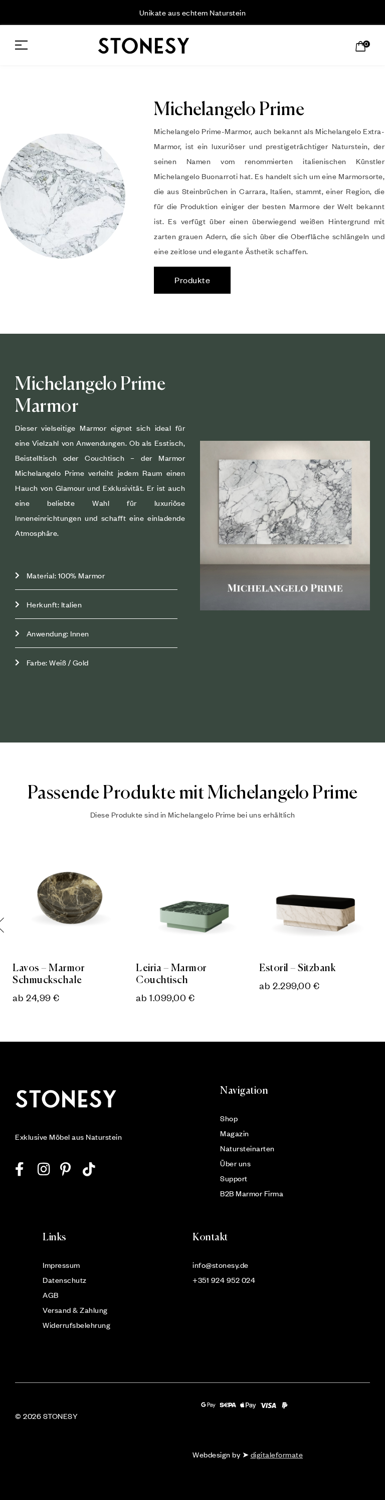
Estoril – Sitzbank (297, 968)
